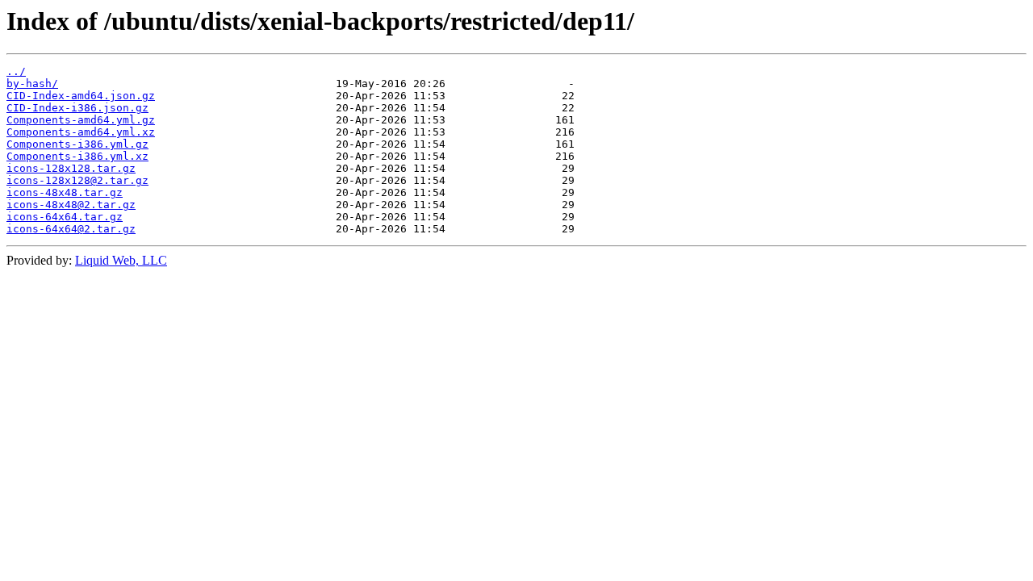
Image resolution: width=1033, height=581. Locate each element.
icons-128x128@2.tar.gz (77, 180)
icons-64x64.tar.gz (64, 217)
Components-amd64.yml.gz (80, 120)
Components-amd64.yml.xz (80, 132)
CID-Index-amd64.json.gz (80, 96)
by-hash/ (32, 83)
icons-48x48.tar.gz (64, 192)
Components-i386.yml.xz (77, 156)
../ (16, 71)
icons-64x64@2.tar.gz (71, 229)
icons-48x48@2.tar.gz (71, 205)
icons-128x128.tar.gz (71, 168)
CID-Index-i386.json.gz (77, 108)
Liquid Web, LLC (121, 260)
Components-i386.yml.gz (77, 144)
